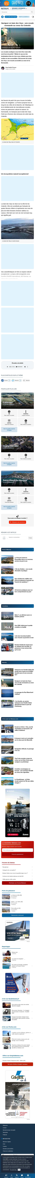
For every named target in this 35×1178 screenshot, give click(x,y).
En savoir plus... (13, 1169)
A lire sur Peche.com (9, 1027)
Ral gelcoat (5, 867)
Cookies (5, 1146)
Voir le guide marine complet (9, 429)
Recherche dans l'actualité (9, 1130)
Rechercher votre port (17, 915)
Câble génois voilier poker (9, 879)
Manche (4, 662)
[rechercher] (32, 12)
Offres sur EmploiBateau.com (13, 1055)
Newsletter (5, 1132)
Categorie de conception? (9, 870)
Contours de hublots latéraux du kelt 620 (13, 876)
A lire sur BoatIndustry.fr (10, 999)
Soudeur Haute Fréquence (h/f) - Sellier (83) (14, 1060)
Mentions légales (7, 1141)
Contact (5, 1127)
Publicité (5, 1134)
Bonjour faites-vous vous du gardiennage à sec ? (15, 873)
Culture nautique (11, 16)
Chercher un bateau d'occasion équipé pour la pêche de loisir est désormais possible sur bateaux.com (21, 1046)
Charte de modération (8, 1151)
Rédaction (5, 1125)
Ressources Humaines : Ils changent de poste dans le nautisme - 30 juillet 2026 (20, 1012)
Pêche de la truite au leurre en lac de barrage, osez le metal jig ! (20, 1040)
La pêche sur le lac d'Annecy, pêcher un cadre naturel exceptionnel (21, 1033)
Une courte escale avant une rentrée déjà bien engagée (20, 1005)
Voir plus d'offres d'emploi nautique (17, 1064)
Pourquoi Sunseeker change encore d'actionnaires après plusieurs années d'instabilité (20, 1018)
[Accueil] (2, 17)
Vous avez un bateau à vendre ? (17, 520)
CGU (4, 1144)
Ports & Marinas (24, 16)
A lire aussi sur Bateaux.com (10, 719)
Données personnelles (8, 1148)
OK (19, 1169)
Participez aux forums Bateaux (17, 883)
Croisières (5, 606)
